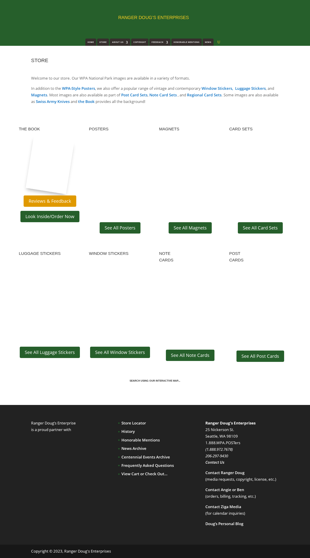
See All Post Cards (260, 356)
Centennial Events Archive (145, 457)
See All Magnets (190, 228)
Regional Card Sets (204, 94)
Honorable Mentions (186, 42)
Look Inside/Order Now (49, 216)
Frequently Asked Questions (147, 465)
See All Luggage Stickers (50, 352)
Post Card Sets (134, 94)
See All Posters (120, 228)
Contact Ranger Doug (224, 472)
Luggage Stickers (250, 88)
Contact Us (214, 462)
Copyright (139, 42)
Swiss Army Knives (53, 101)
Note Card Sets (163, 94)
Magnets (39, 94)
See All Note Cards (190, 355)
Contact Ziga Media (223, 506)
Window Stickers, (218, 88)
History (128, 431)
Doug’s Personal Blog (224, 523)
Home (91, 42)
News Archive (133, 448)
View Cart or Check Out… (144, 473)
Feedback (158, 42)
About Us (117, 42)
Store (103, 42)
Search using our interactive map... (155, 380)
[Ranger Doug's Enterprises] (68, 17)
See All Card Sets (260, 228)
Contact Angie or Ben (224, 489)
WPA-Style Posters (78, 88)
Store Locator (133, 423)
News (208, 42)
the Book (86, 101)
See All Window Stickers (120, 352)
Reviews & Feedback (50, 201)
